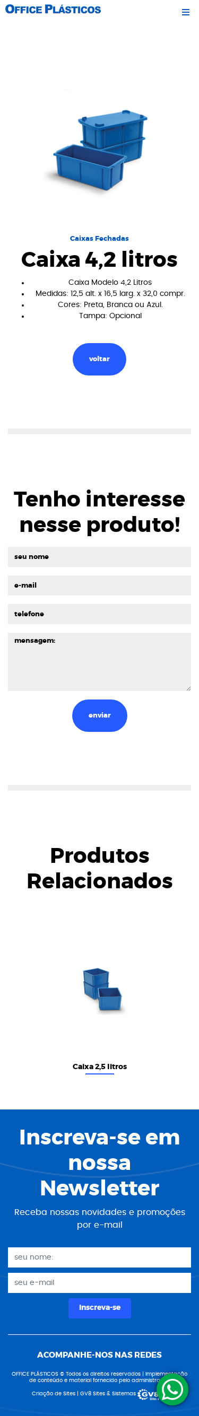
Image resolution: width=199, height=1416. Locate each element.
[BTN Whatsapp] (172, 1389)
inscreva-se (99, 1308)
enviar (100, 715)
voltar (99, 359)
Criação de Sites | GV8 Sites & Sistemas (84, 1393)
